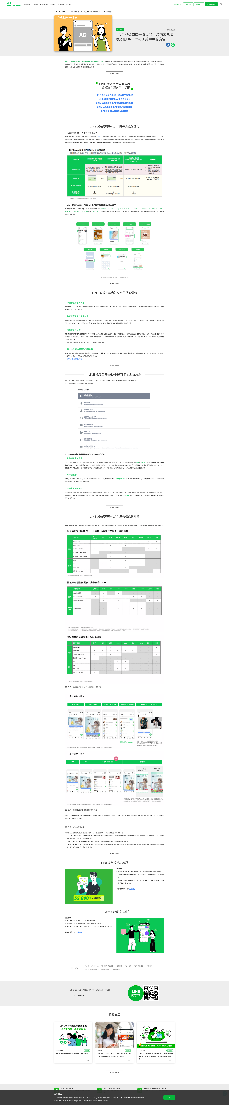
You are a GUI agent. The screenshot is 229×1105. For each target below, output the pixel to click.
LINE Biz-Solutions (92, 966)
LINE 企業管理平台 (76, 359)
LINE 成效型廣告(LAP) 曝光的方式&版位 (114, 95)
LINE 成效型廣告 (107, 966)
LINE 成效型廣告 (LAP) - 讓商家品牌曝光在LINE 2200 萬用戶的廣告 (89, 12)
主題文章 (62, 12)
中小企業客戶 (106, 970)
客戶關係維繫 (139, 966)
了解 (68, 359)
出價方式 (100, 137)
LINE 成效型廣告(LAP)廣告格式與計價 (114, 106)
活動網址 (132, 889)
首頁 (55, 12)
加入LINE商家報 (79, 996)
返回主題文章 (114, 1072)
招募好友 (119, 966)
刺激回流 (149, 966)
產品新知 (117, 970)
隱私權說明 (104, 1101)
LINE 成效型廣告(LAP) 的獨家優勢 (114, 99)
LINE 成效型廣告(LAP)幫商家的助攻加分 (114, 103)
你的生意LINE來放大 (92, 970)
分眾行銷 (128, 966)
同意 (169, 1097)
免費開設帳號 (114, 73)
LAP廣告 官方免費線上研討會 (114, 110)
